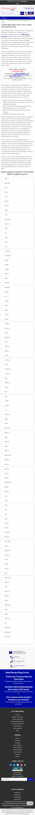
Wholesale (17, 743)
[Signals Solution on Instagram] (25, 765)
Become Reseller (17, 772)
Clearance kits (17, 795)
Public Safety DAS (17, 728)
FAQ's (17, 730)
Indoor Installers (17, 745)
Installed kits (17, 792)
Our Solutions (17, 740)
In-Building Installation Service (17, 721)
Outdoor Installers (17, 747)
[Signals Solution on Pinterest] (21, 765)
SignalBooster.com (9, 809)
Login (17, 3)
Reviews (17, 756)
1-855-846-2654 (29, 9)
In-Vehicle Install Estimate (17, 723)
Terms (20, 809)
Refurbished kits (17, 797)
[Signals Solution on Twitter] (18, 765)
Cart (32, 18)
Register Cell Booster (17, 719)
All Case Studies (17, 752)
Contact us (17, 714)
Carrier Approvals (17, 726)
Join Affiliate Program (17, 774)
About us (17, 738)
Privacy (16, 809)
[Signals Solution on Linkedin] (14, 765)
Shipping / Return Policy (17, 717)
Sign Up (30, 779)
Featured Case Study (17, 749)
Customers (17, 754)
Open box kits (17, 799)
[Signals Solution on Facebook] (11, 765)
